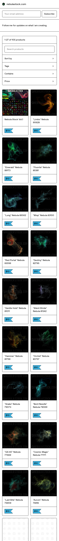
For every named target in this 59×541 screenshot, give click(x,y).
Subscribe (49, 14)
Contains (9, 73)
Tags (7, 66)
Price (7, 81)
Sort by (8, 58)
